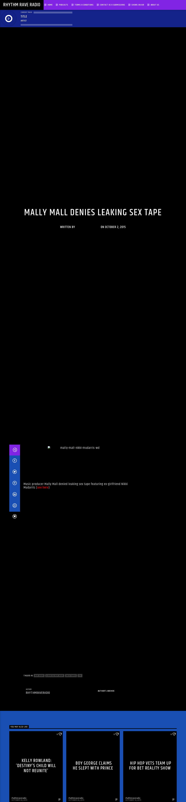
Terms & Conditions (84, 5)
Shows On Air (138, 5)
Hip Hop (39, 718)
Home (50, 5)
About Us (155, 5)
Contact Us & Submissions (112, 5)
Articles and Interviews (65, 222)
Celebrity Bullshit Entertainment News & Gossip (107, 222)
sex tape (71, 718)
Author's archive (106, 733)
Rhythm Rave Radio (21, 5)
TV (80, 718)
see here (43, 529)
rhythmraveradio (88, 246)
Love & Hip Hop (54, 718)
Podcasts (63, 5)
